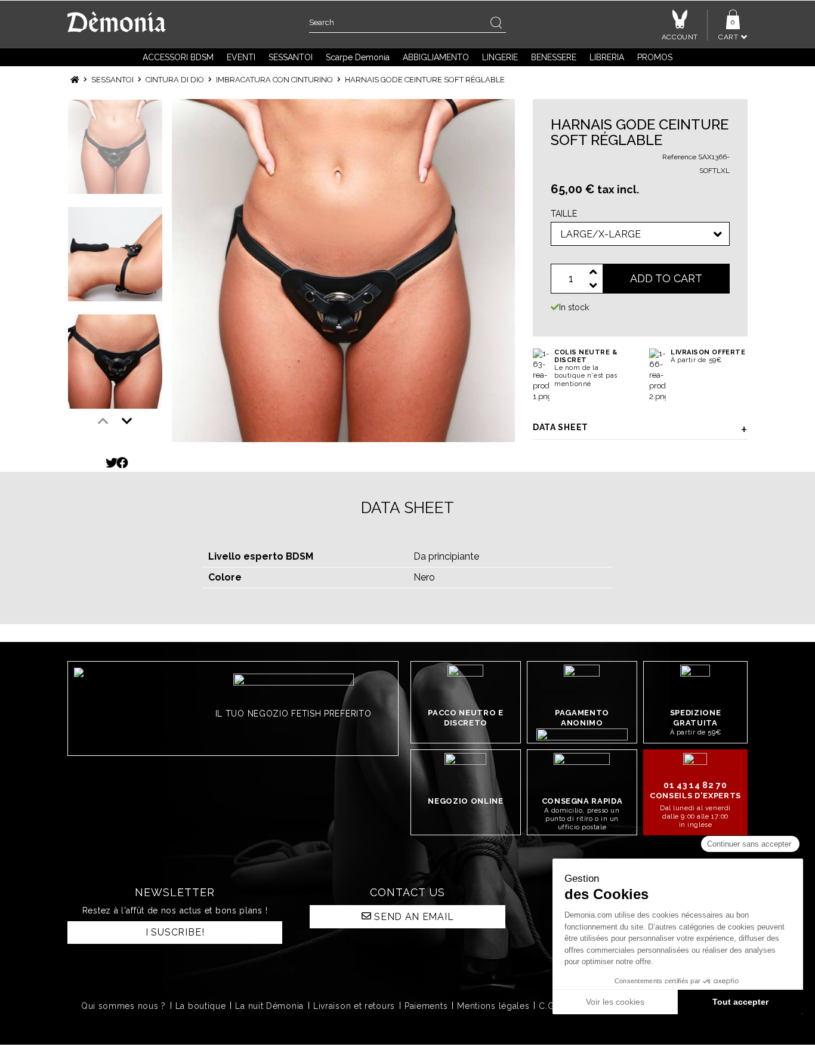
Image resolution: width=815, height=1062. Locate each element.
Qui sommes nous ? (123, 1006)
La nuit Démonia (269, 1006)
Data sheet (560, 427)
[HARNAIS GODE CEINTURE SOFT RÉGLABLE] (343, 270)
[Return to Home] (74, 79)
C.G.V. (551, 1006)
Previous (103, 421)
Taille (566, 213)
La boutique (200, 1006)
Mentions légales (493, 1006)
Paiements (426, 1006)
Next (127, 421)
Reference (679, 157)
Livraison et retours (354, 1006)
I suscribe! (175, 932)
